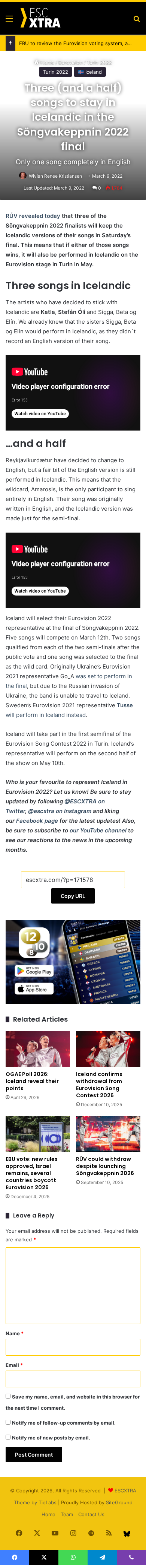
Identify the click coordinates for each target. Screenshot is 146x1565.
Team (67, 1514)
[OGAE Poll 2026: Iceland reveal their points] (38, 1049)
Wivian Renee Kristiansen (55, 176)
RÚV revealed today (33, 215)
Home (48, 1514)
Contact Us (91, 1514)
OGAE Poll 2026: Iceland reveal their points (32, 1081)
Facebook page (37, 820)
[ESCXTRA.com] (40, 18)
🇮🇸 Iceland (90, 72)
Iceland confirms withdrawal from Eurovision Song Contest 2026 (99, 1084)
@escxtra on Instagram (59, 811)
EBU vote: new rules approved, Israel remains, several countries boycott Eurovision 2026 (32, 1173)
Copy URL (73, 896)
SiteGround (119, 1502)
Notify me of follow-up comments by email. (64, 1423)
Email (14, 1365)
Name (15, 1333)
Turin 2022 (55, 72)
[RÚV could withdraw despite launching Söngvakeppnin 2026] (108, 1134)
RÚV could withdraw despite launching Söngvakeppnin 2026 (105, 1166)
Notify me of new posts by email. (51, 1438)
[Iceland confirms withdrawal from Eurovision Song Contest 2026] (108, 1049)
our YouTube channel (98, 830)
